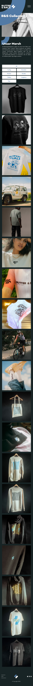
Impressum (3, 674)
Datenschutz (3, 677)
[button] (29, 6)
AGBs (2, 676)
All (16, 66)
